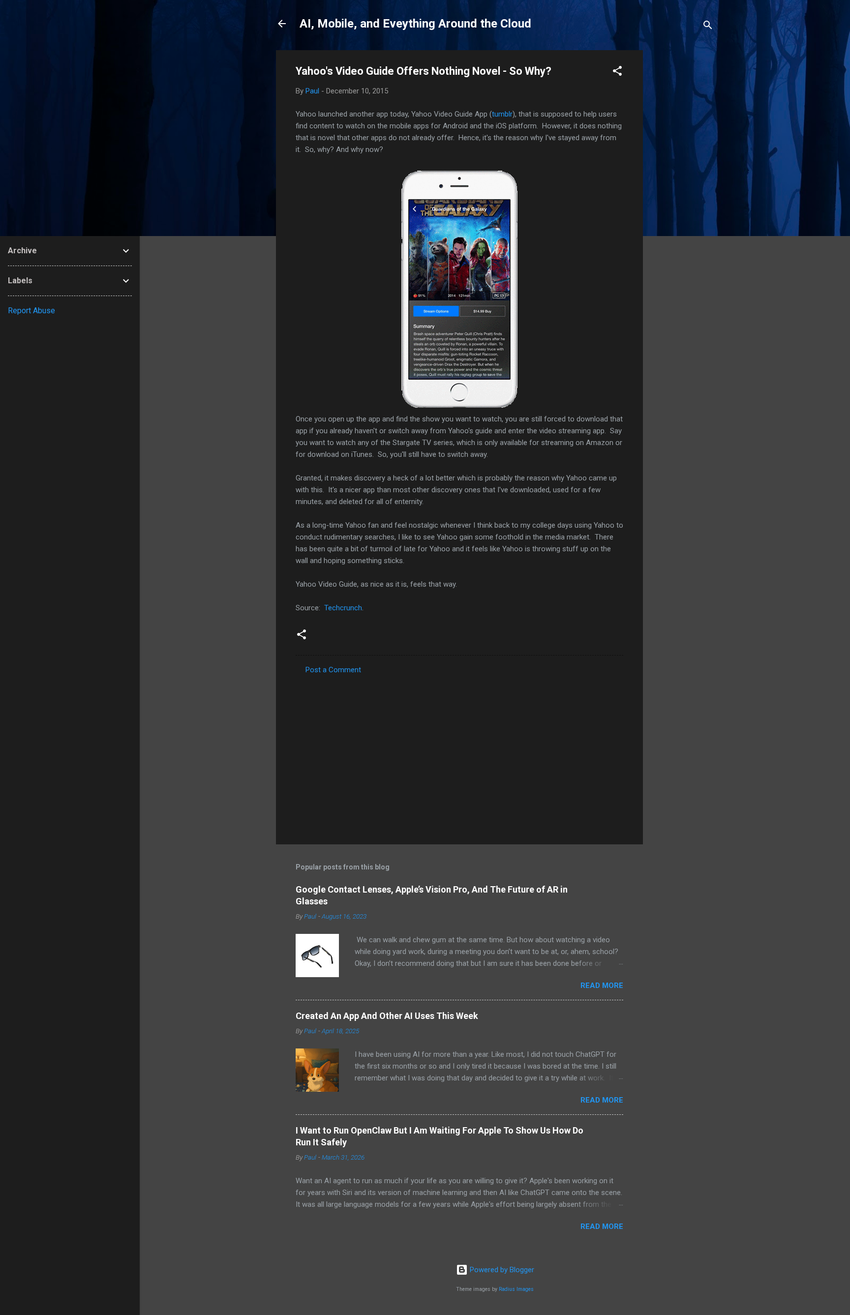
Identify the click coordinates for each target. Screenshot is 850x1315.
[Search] (708, 27)
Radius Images (516, 1289)
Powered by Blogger (501, 1269)
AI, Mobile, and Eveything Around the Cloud (415, 23)
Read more (601, 985)
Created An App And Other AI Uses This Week (387, 1016)
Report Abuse (31, 310)
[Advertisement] (682, 197)
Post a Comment (333, 669)
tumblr (502, 114)
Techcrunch (343, 607)
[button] (617, 72)
